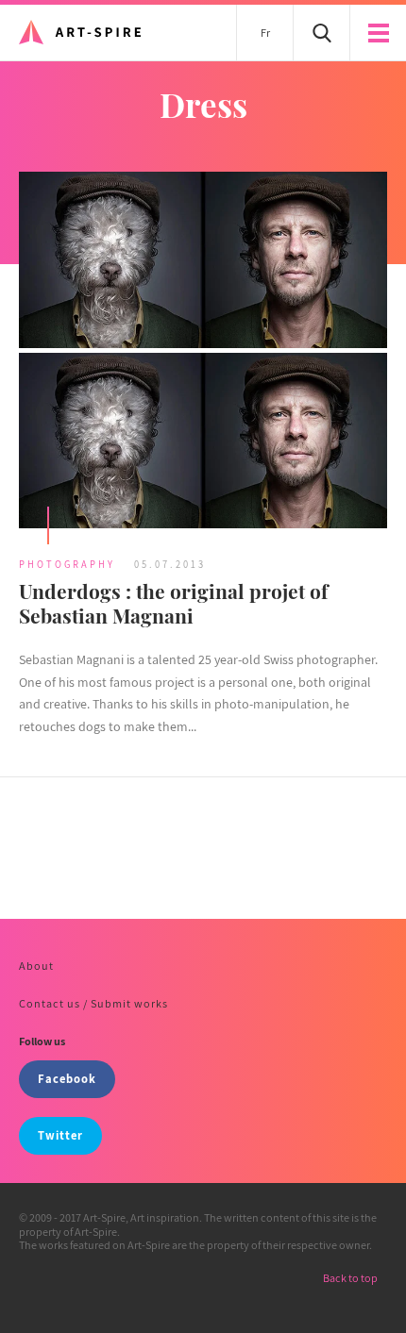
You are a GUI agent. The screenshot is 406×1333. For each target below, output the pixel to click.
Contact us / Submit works (93, 1003)
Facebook (67, 1079)
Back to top (350, 1278)
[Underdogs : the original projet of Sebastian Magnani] (203, 352)
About (36, 965)
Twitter (60, 1135)
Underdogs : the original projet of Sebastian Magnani (173, 602)
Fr (265, 32)
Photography (67, 564)
